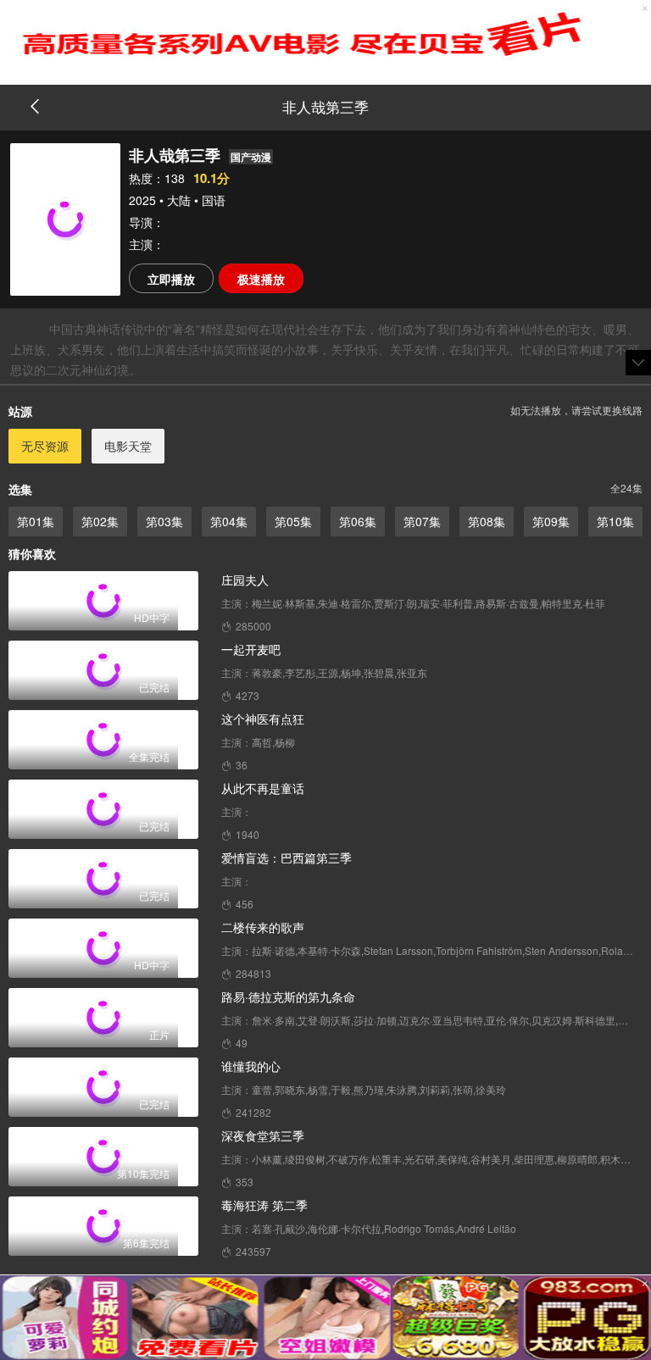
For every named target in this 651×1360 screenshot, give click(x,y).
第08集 (486, 521)
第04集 (229, 521)
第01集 (35, 521)
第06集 (357, 521)
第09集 (551, 521)
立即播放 (171, 278)
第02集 (100, 521)
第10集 (615, 521)
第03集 (164, 521)
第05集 (293, 521)
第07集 (422, 521)
